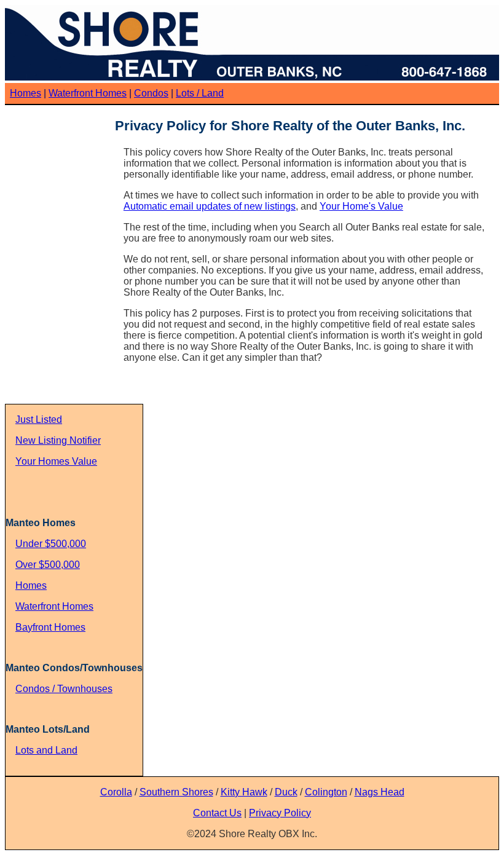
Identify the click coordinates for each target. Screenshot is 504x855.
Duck (286, 792)
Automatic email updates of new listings (210, 206)
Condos (151, 93)
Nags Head (379, 792)
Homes (25, 93)
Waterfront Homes (88, 93)
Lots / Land (200, 93)
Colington (326, 792)
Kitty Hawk (244, 792)
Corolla (116, 792)
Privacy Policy (280, 813)
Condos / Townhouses (63, 689)
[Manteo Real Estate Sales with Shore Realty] (251, 77)
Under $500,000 (50, 543)
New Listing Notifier (58, 440)
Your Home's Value (361, 206)
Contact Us (217, 813)
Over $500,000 (47, 564)
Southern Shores (176, 792)
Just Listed (38, 419)
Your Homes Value (56, 461)
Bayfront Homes (50, 627)
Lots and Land (46, 750)
